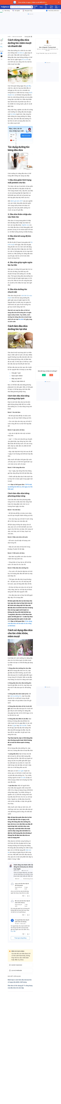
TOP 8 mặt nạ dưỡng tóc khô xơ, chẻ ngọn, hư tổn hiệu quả (20, 487)
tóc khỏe (13, 114)
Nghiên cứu (25, 225)
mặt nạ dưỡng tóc (15, 696)
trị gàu (14, 725)
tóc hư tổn (25, 59)
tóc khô (21, 319)
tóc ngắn (21, 771)
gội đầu (28, 86)
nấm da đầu (22, 725)
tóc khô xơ (20, 53)
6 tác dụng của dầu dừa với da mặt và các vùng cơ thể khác (20, 623)
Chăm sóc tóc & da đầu (17, 36)
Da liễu (9, 36)
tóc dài (23, 777)
